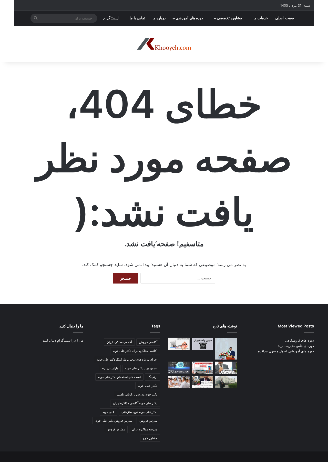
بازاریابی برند (109, 368)
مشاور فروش (116, 429)
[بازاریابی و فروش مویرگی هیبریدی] (202, 368)
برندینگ (152, 377)
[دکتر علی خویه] (164, 43)
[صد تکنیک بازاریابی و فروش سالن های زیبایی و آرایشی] (226, 368)
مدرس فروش (148, 420)
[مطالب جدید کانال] (179, 382)
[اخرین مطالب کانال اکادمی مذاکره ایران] (202, 382)
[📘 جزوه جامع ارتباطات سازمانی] (226, 349)
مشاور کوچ (150, 438)
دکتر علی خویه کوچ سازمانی (139, 412)
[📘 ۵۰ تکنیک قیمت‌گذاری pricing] (226, 382)
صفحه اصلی (285, 18)
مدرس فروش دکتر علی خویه (113, 420)
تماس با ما (137, 18)
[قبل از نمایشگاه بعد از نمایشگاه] (179, 344)
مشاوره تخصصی (230, 18)
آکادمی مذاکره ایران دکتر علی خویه (135, 351)
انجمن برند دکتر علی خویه (141, 368)
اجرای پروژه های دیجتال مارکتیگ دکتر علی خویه (127, 359)
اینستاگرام (111, 18)
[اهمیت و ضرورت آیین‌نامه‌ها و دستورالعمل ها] (202, 344)
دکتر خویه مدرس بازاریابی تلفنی (137, 394)
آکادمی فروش (148, 342)
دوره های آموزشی (190, 18)
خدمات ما (260, 18)
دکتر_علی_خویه (147, 386)
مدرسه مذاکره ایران (144, 429)
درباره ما (159, 18)
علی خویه (108, 412)
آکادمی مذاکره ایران (119, 342)
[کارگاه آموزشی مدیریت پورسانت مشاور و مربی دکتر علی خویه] (179, 368)
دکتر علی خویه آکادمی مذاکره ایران (135, 403)
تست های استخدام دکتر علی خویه (119, 377)
